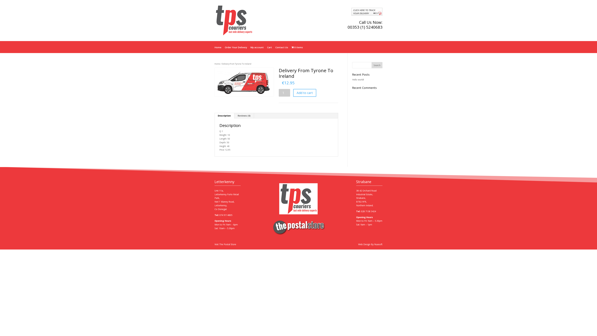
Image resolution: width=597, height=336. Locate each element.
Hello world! (358, 79)
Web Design (364, 244)
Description (224, 115)
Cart (269, 47)
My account (257, 47)
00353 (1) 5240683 (365, 27)
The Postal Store (227, 244)
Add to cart (305, 93)
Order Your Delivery (236, 47)
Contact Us (281, 47)
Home (218, 47)
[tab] (224, 115)
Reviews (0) (244, 115)
